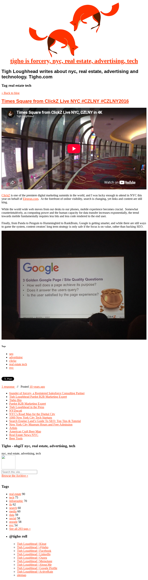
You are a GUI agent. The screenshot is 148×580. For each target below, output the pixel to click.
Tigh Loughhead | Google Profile (37, 568)
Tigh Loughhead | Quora (32, 557)
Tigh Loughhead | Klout (31, 543)
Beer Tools (16, 438)
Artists (13, 428)
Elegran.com (30, 198)
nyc (11, 367)
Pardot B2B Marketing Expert (27, 403)
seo (11, 353)
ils (10, 504)
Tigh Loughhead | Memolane (34, 561)
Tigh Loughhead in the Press (26, 407)
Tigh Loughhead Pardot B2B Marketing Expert (38, 396)
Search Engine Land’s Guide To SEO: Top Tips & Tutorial (45, 421)
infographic (16, 501)
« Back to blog (10, 93)
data (11, 514)
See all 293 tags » (20, 528)
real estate (15, 494)
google (13, 521)
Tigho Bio (15, 400)
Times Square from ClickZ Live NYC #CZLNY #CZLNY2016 (65, 101)
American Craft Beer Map (25, 431)
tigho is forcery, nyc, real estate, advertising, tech (74, 60)
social (12, 518)
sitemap (21, 575)
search (13, 508)
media (13, 511)
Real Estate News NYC (23, 435)
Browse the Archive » (15, 475)
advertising (16, 357)
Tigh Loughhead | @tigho (32, 547)
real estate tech (18, 364)
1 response (8, 386)
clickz (12, 360)
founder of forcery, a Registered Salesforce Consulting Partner (47, 393)
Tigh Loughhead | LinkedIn (33, 554)
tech (11, 497)
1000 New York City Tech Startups (30, 417)
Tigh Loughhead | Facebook (34, 550)
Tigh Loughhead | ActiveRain (35, 571)
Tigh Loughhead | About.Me (34, 564)
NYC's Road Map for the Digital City (32, 414)
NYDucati (15, 410)
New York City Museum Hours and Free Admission (40, 424)
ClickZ (6, 195)
